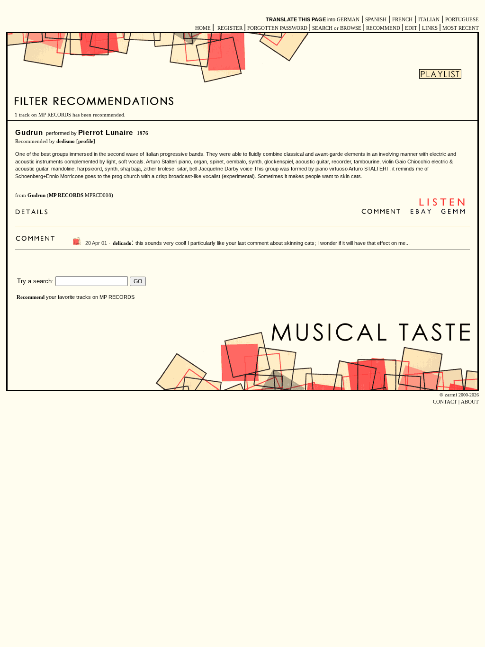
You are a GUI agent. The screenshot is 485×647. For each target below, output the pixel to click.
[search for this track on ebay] (421, 212)
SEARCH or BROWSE (337, 28)
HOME (203, 28)
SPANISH (375, 19)
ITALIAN (429, 19)
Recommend (31, 297)
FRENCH (402, 19)
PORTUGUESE (462, 19)
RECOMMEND (383, 28)
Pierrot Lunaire (106, 132)
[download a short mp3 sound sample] (442, 205)
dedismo (65, 141)
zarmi (451, 394)
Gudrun (29, 132)
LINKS (430, 28)
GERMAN (348, 19)
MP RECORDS (66, 195)
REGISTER (230, 28)
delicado (122, 243)
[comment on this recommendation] (383, 212)
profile (85, 141)
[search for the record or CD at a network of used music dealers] (453, 212)
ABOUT (470, 401)
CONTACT (445, 401)
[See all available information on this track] (34, 213)
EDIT (411, 28)
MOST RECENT (460, 28)
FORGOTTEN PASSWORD (277, 28)
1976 (142, 133)
